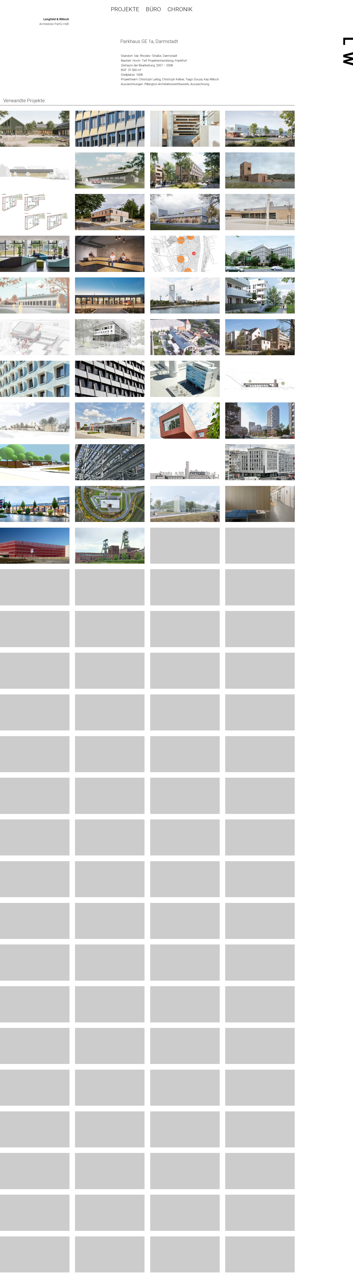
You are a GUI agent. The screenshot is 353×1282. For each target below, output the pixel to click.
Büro (153, 9)
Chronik (179, 9)
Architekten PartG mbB (54, 24)
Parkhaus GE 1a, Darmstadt (149, 41)
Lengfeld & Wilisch (56, 19)
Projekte (125, 9)
